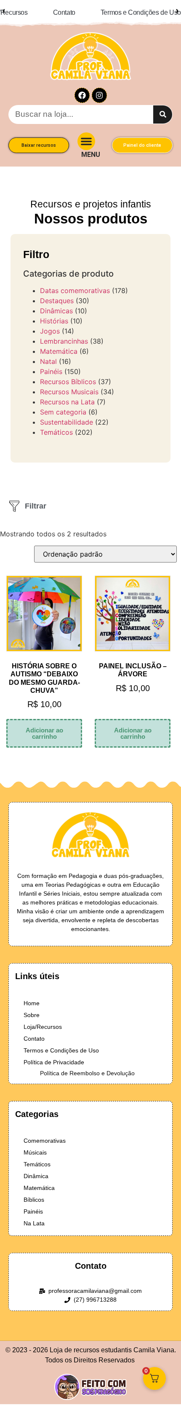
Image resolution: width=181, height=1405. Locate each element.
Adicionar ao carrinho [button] (44, 727)
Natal (48, 355)
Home (32, 997)
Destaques (57, 295)
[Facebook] (82, 89)
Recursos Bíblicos (68, 375)
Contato (34, 1032)
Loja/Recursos (43, 1020)
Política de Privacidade (54, 1056)
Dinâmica (36, 1170)
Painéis (51, 365)
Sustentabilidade (66, 416)
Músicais (35, 1146)
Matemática (58, 345)
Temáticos (56, 426)
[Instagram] (99, 89)
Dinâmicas (56, 305)
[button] (86, 135)
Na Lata (34, 1217)
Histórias (54, 315)
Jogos (50, 325)
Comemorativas (45, 1134)
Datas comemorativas (75, 284)
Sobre (32, 1009)
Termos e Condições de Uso (61, 1044)
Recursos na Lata (67, 396)
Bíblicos (34, 1193)
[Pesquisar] (162, 109)
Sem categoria (63, 406)
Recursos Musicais (69, 386)
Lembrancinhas (64, 335)
